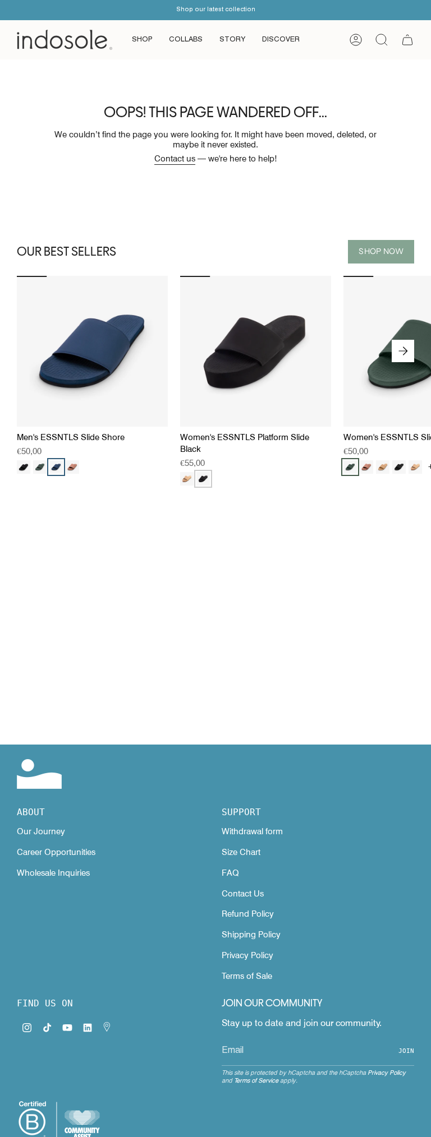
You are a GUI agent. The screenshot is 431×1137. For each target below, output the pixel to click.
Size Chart (241, 852)
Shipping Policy (251, 935)
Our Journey (41, 831)
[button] (142, 40)
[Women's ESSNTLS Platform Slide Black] (255, 351)
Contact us (174, 159)
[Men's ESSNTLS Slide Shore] (92, 351)
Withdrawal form (252, 831)
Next (403, 351)
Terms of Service (256, 1080)
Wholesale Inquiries (53, 873)
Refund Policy (248, 914)
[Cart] (407, 39)
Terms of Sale (247, 976)
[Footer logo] (39, 774)
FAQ (230, 873)
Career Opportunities (56, 852)
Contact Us (243, 894)
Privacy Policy (247, 955)
